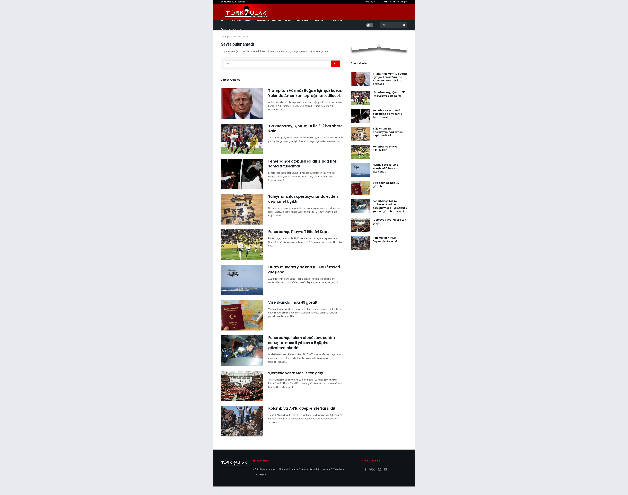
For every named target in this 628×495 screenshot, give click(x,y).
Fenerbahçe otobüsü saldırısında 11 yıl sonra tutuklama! (302, 164)
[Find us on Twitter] (372, 470)
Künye (396, 1)
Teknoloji (315, 469)
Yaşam (326, 469)
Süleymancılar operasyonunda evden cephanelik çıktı (303, 199)
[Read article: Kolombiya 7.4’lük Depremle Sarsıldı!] (242, 421)
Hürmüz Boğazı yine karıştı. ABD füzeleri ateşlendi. (304, 270)
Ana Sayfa (370, 1)
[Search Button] (404, 25)
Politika (261, 469)
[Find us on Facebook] (365, 470)
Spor (303, 469)
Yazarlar (337, 469)
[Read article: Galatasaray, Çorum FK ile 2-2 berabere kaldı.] (242, 139)
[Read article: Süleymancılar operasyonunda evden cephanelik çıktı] (242, 209)
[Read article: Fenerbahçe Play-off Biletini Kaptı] (242, 244)
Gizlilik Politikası (384, 1)
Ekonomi (283, 469)
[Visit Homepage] (246, 12)
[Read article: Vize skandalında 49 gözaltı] (242, 315)
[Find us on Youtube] (385, 470)
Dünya (294, 469)
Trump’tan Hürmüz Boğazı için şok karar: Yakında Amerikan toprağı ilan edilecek (305, 93)
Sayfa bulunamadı (241, 36)
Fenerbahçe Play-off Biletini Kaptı (299, 231)
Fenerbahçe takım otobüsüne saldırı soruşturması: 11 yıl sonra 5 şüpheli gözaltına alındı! (301, 342)
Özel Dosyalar (231, 29)
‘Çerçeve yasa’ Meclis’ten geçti (296, 373)
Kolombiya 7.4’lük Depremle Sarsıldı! (301, 408)
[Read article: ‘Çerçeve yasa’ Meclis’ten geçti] (242, 386)
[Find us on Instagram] (379, 470)
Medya (272, 469)
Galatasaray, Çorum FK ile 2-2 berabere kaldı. (305, 128)
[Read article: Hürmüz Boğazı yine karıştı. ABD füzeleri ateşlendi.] (242, 280)
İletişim (404, 1)
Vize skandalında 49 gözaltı (293, 302)
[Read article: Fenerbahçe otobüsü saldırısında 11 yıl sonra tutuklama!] (242, 174)
